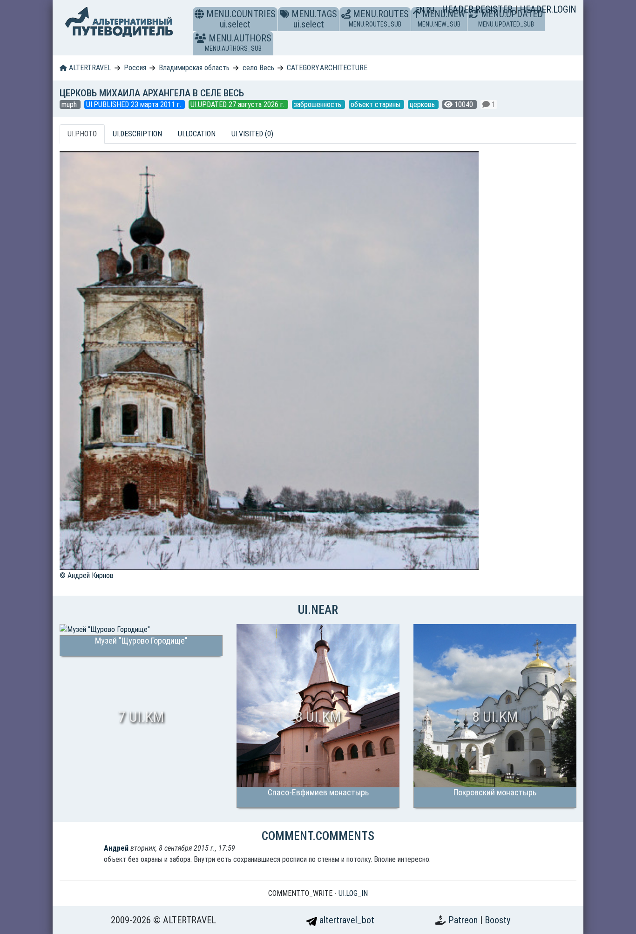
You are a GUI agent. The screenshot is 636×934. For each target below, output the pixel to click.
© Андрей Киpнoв (87, 575)
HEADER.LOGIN (548, 9)
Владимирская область (194, 67)
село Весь (258, 67)
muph (70, 104)
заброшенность (318, 104)
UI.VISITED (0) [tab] (252, 133)
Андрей (116, 848)
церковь (423, 104)
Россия (135, 67)
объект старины (376, 104)
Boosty (497, 920)
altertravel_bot (345, 920)
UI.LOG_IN (353, 893)
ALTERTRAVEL (89, 67)
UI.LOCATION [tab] (197, 133)
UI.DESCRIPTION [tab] (137, 133)
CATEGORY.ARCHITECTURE (327, 67)
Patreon (464, 920)
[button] (200, 38)
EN (421, 10)
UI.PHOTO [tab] (82, 133)
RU (430, 10)
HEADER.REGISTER (478, 9)
